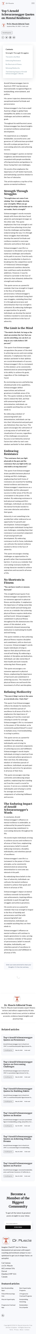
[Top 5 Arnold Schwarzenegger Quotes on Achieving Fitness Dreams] (18, 1145)
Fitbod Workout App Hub (8, 1295)
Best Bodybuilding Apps (7, 1289)
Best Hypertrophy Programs (25, 1289)
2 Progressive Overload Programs (25, 1295)
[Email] (14, 37)
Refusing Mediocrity (13, 68)
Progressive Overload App (8, 1306)
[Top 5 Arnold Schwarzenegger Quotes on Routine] (18, 1120)
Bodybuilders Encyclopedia (23, 1306)
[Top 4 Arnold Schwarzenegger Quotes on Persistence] (18, 1045)
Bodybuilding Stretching (23, 1300)
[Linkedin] (10, 37)
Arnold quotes (6, 32)
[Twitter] (6, 37)
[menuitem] (9, 1289)
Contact (26, 1329)
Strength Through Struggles (17, 53)
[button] (33, 3)
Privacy (16, 1329)
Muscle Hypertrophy (8, 1299)
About (21, 1329)
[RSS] (2, 1315)
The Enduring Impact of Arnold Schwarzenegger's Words (16, 72)
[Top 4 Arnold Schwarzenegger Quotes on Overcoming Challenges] (18, 1070)
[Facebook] (2, 37)
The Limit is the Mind (13, 57)
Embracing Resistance (13, 61)
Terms (11, 1329)
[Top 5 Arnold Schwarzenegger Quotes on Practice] (18, 1170)
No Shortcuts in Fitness (14, 64)
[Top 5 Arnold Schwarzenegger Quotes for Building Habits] (18, 1096)
